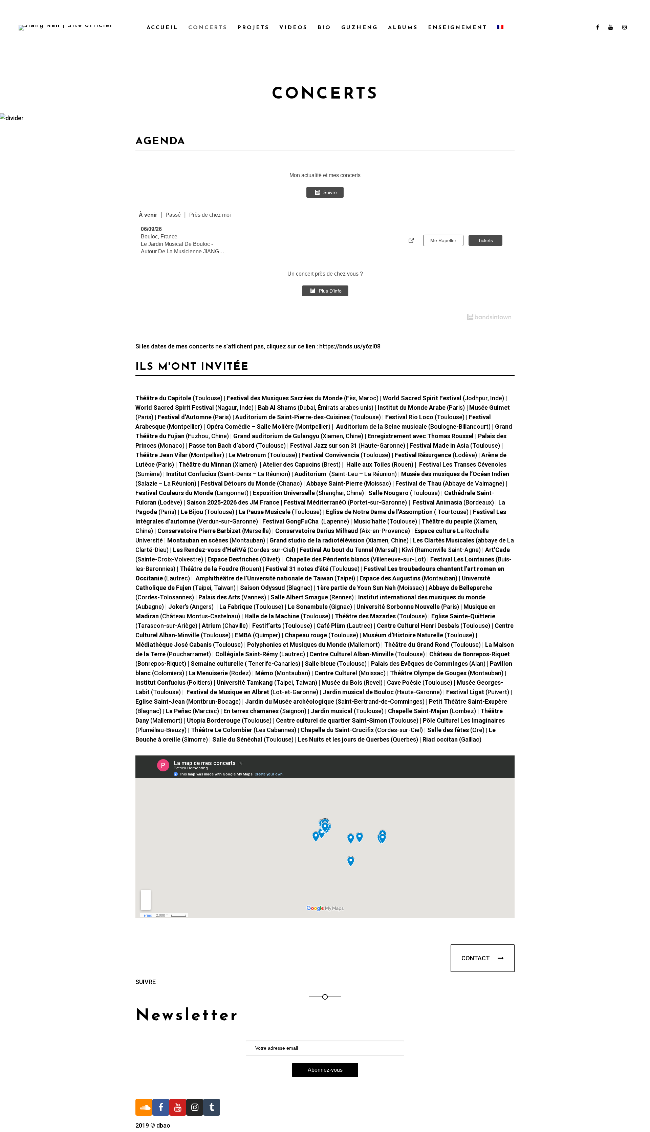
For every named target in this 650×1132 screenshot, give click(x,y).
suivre (330, 192)
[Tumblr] (211, 1107)
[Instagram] (194, 1107)
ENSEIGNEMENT (457, 27)
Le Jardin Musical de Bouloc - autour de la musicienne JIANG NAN (180, 248)
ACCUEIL (162, 27)
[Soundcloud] (143, 1107)
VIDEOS (293, 27)
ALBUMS (403, 27)
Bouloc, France (159, 236)
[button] (483, 958)
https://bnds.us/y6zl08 (350, 346)
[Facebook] (160, 1107)
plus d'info (330, 291)
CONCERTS (207, 27)
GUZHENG (359, 27)
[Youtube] (177, 1107)
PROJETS (253, 27)
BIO (324, 27)
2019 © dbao (152, 1125)
